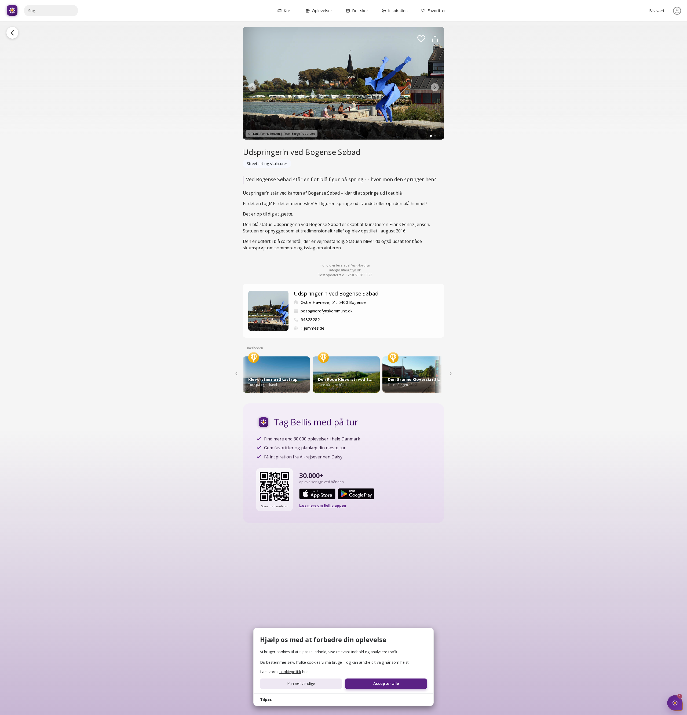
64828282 (310, 319)
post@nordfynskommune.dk (326, 310)
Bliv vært (656, 10)
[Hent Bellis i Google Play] (356, 493)
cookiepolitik (290, 671)
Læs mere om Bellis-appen (322, 505)
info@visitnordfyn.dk (345, 270)
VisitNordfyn (360, 265)
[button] (252, 87)
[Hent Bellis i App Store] (317, 493)
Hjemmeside (312, 328)
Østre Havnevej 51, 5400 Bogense (333, 302)
